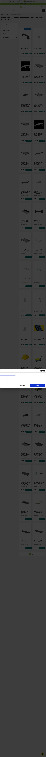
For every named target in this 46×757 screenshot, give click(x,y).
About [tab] (38, 373)
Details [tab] (23, 373)
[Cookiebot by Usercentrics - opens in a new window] (40, 371)
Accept (37, 385)
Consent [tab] (8, 373)
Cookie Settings (22, 385)
